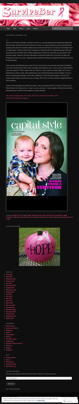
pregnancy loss (57, 217)
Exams (8, 332)
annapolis (34, 215)
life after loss (28, 217)
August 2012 (10, 318)
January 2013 (10, 307)
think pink (65, 217)
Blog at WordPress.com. (26, 397)
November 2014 (11, 279)
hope (22, 217)
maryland (35, 217)
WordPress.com (11, 366)
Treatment (9, 350)
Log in (8, 360)
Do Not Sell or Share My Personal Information (47, 397)
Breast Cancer (10, 326)
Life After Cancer (11, 339)
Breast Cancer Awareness (55, 215)
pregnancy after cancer (45, 217)
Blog (14, 28)
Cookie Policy (41, 400)
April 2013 (9, 301)
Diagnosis (9, 330)
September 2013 (11, 290)
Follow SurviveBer (12, 371)
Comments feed (11, 364)
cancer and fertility (12, 328)
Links (28, 28)
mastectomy (10, 341)
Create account (10, 357)
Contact (35, 28)
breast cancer (42, 215)
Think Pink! (11, 384)
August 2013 (10, 292)
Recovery (9, 345)
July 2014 (9, 283)
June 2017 (9, 274)
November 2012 (11, 312)
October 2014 (10, 281)
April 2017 (9, 277)
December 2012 (11, 309)
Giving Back (10, 334)
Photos (21, 28)
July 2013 (9, 294)
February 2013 (10, 305)
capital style (16, 217)
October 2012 (10, 314)
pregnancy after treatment (14, 343)
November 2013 (11, 285)
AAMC (29, 215)
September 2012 (11, 316)
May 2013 (9, 298)
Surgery (8, 348)
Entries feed (10, 362)
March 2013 (9, 303)
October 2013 (10, 288)
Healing (8, 337)
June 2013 (9, 296)
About (8, 28)
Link (7, 40)
